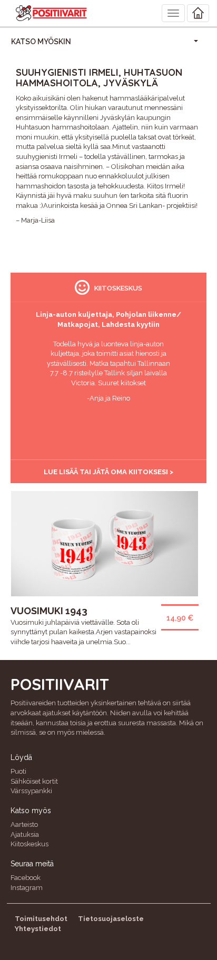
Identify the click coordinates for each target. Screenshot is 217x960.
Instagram (27, 888)
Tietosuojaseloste (111, 919)
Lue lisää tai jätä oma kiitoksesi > (108, 472)
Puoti (18, 771)
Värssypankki (31, 791)
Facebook (26, 878)
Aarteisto (24, 824)
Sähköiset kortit (34, 781)
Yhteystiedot (38, 929)
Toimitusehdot (41, 919)
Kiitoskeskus (29, 844)
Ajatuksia (25, 834)
